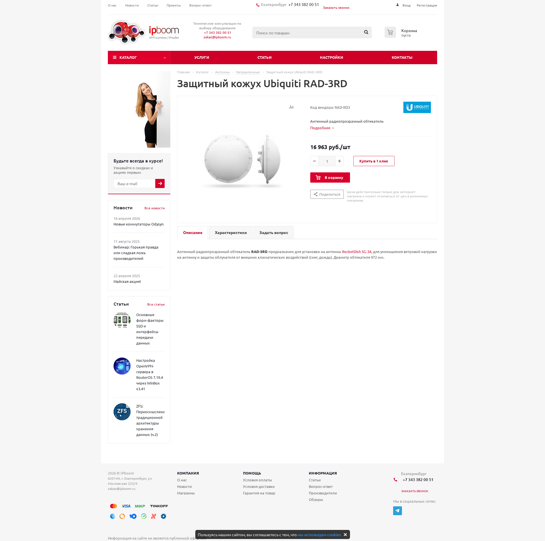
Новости (184, 486)
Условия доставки (259, 486)
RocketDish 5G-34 (356, 251)
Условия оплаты (257, 479)
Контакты (402, 57)
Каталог (128, 57)
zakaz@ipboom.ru (217, 37)
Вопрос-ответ (321, 486)
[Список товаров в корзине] (401, 36)
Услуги (201, 57)
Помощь (252, 473)
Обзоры (316, 499)
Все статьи (156, 304)
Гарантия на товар (259, 492)
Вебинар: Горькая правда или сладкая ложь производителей (136, 253)
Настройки (331, 57)
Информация (323, 473)
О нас (182, 479)
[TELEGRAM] (397, 510)
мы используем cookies (319, 534)
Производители (323, 492)
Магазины (186, 492)
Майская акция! (127, 281)
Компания (188, 473)
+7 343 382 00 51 (303, 4)
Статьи (264, 57)
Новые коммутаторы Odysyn (139, 224)
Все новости (154, 208)
